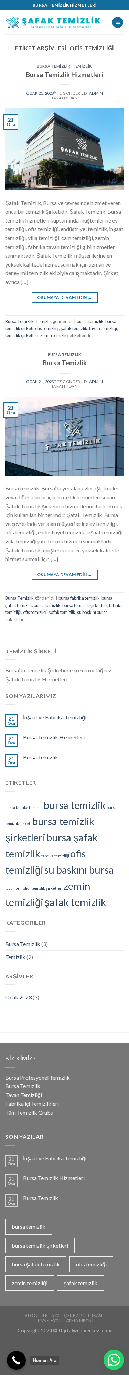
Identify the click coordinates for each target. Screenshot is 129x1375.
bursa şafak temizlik (36, 1264)
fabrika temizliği (55, 856)
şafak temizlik (74, 328)
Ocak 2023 (18, 997)
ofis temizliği (47, 328)
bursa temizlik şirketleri (84, 605)
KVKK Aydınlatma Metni (65, 1320)
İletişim (51, 1315)
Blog (31, 1315)
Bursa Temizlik (54, 66)
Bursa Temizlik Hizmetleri (64, 74)
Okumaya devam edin (64, 297)
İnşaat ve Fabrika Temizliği (54, 717)
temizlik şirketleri (22, 335)
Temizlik (82, 66)
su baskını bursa (92, 612)
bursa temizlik (90, 321)
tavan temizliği (103, 328)
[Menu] (117, 22)
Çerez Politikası (83, 1315)
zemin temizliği (54, 335)
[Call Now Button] (16, 1360)
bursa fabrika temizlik (79, 598)
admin (96, 93)
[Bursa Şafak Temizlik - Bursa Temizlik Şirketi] (53, 22)
